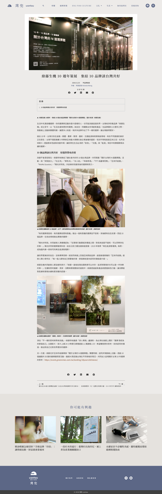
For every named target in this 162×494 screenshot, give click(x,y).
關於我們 (69, 478)
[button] (43, 5)
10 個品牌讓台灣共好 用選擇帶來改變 (54, 107)
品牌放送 (87, 83)
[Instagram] (153, 5)
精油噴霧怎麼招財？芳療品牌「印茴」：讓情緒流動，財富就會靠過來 (35, 448)
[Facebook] (147, 5)
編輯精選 (63, 5)
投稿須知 (135, 5)
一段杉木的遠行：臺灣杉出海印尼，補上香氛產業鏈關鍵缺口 (81, 448)
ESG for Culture (81, 5)
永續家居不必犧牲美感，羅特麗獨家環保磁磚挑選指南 (126, 448)
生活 (108, 5)
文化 (98, 5)
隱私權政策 (91, 478)
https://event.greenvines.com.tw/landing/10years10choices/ (71, 359)
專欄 (53, 5)
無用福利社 (122, 5)
